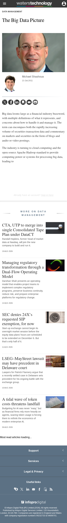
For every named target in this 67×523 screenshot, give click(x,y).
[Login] (64, 3)
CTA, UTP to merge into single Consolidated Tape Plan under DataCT (23, 229)
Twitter (22, 489)
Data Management (12, 11)
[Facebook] (10, 102)
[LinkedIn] (17, 102)
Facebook (39, 489)
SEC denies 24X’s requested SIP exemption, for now (18, 319)
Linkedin (28, 489)
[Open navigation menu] (3, 4)
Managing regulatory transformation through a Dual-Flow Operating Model (23, 269)
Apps (45, 489)
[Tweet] (4, 102)
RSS (51, 489)
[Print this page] (35, 102)
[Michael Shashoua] (10, 84)
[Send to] (29, 102)
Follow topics (16, 489)
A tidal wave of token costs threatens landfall (21, 401)
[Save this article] (23, 102)
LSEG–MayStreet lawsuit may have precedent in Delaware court (23, 363)
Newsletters (33, 489)
